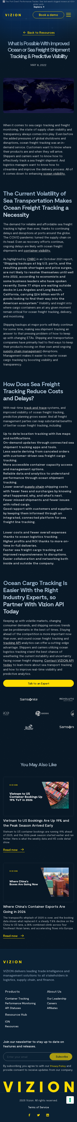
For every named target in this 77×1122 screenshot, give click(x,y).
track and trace (35, 407)
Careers (52, 1003)
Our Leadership (56, 998)
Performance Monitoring (20, 1003)
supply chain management (22, 351)
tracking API (12, 642)
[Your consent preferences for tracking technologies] (70, 1100)
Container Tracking (17, 998)
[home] (13, 15)
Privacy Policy (58, 1066)
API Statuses (13, 1008)
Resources (12, 1026)
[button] (68, 14)
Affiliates (52, 1008)
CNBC (31, 259)
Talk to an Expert (38, 683)
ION (7, 1021)
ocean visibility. (54, 173)
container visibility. (37, 250)
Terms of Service (38, 1107)
